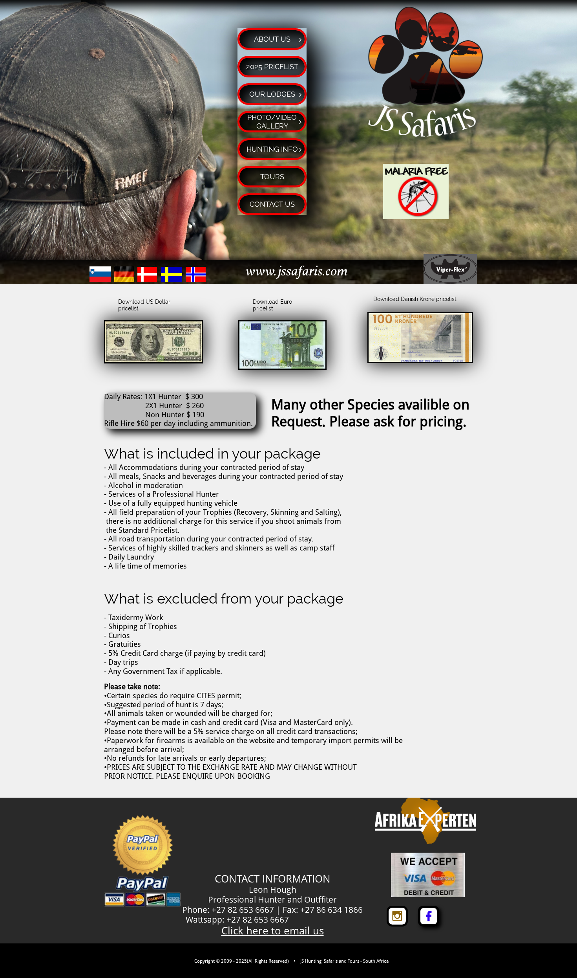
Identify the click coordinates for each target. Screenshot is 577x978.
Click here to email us (272, 930)
